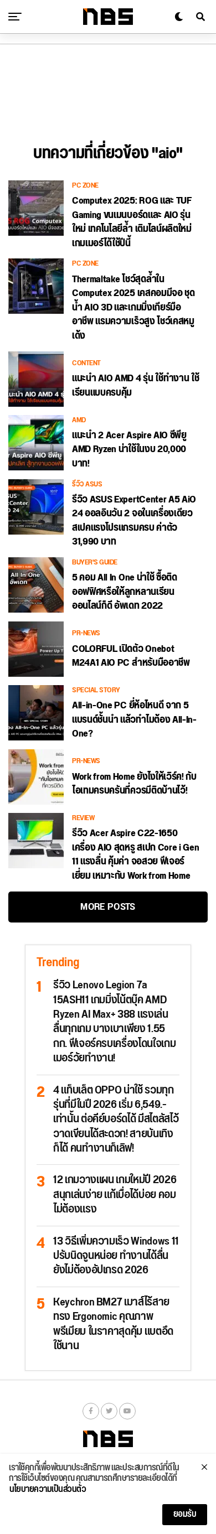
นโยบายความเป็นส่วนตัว (47, 1489)
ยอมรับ (185, 1514)
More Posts (107, 906)
